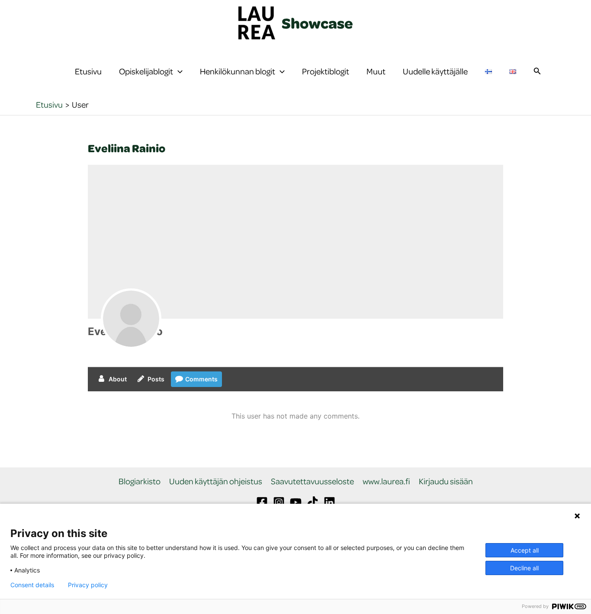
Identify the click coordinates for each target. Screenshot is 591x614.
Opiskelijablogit (146, 71)
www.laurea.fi (386, 481)
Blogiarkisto (140, 481)
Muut (375, 71)
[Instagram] (279, 502)
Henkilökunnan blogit (237, 71)
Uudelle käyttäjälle (435, 71)
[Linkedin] (329, 502)
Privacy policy (88, 585)
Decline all (524, 568)
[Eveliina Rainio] (131, 318)
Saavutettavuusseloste (312, 481)
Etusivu (88, 71)
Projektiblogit (325, 71)
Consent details (32, 585)
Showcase (317, 23)
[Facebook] (262, 502)
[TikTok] (312, 502)
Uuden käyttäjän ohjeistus (215, 481)
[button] (178, 71)
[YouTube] (296, 502)
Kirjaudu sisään (446, 481)
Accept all (525, 550)
